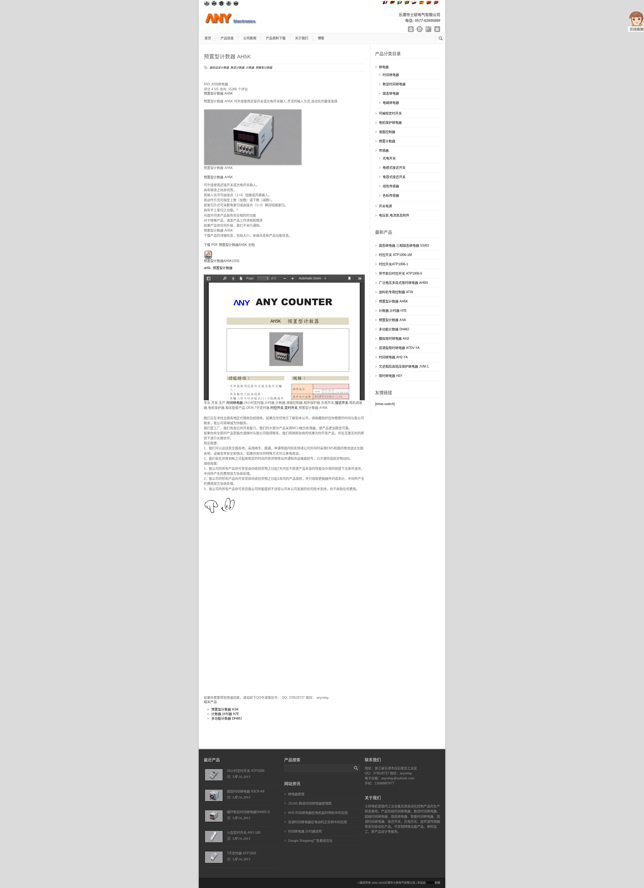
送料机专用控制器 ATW (396, 292)
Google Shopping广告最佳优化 (310, 840)
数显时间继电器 (394, 84)
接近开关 (341, 403)
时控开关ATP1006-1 (393, 264)
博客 (321, 38)
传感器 (384, 150)
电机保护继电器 (390, 122)
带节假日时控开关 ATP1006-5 (400, 273)
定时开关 (291, 408)
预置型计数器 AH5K (227, 56)
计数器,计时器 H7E (225, 714)
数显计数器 (237, 67)
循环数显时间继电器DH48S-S (248, 812)
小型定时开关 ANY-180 (243, 832)
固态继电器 (391, 93)
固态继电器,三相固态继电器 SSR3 (404, 245)
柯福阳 (430, 882)
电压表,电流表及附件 (394, 215)
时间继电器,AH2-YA (393, 357)
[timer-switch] (385, 404)
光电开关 (389, 158)
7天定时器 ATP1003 (241, 853)
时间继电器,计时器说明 (305, 831)
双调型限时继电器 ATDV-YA (399, 348)
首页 (208, 38)
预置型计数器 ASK (225, 709)
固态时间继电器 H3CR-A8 (245, 791)
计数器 (250, 67)
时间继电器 (234, 403)
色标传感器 (391, 195)
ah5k (207, 268)
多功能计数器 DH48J (226, 718)
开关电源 (385, 206)
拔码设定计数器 (219, 67)
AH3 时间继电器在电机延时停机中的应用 (318, 813)
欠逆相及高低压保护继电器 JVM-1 (404, 366)
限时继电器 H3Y (391, 376)
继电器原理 (296, 794)
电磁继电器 (391, 103)
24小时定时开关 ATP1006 (245, 771)
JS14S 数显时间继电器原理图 (310, 803)
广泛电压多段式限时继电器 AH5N (403, 283)
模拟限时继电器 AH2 (394, 338)
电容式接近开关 (394, 177)
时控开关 (277, 408)
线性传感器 (391, 186)
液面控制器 (387, 132)
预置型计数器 (264, 67)
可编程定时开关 (390, 113)
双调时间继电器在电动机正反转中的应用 (317, 822)
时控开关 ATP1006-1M (395, 255)
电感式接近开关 (394, 167)
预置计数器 (387, 141)
